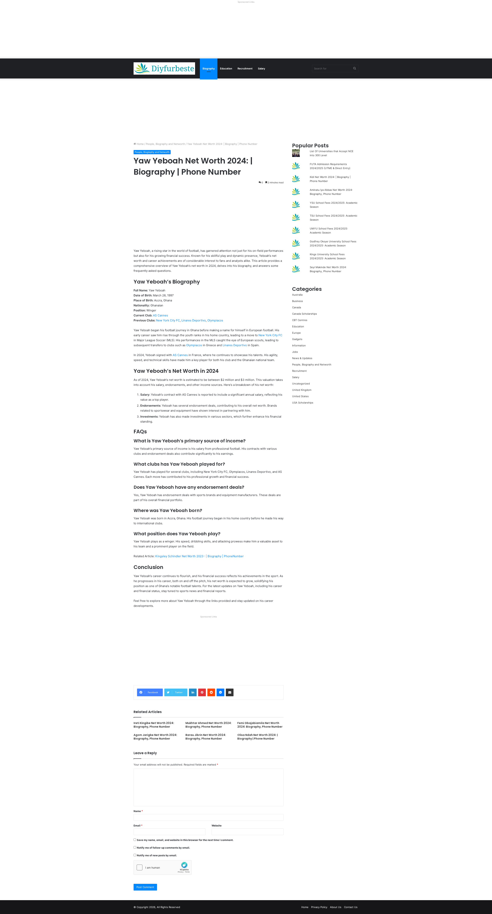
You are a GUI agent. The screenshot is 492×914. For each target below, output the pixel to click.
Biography (209, 68)
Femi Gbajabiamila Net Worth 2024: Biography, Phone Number (260, 725)
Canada (296, 307)
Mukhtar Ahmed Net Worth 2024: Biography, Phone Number (208, 725)
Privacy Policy (319, 907)
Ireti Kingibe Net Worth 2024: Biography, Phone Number (154, 725)
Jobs (295, 351)
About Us (335, 907)
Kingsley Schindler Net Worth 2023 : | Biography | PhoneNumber (199, 556)
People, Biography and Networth (165, 143)
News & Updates (302, 358)
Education (226, 68)
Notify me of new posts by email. (157, 855)
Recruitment (245, 68)
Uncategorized (301, 383)
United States (300, 396)
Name (138, 811)
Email (138, 825)
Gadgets (297, 339)
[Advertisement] (246, 31)
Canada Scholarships (304, 313)
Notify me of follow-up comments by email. (163, 847)
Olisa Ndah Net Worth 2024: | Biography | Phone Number (257, 737)
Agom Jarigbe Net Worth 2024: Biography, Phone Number (155, 737)
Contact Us (350, 907)
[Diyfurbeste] (164, 68)
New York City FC (168, 320)
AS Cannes (160, 315)
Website (217, 825)
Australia (297, 294)
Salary (261, 68)
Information (299, 345)
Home (140, 143)
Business (297, 301)
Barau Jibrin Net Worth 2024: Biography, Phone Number (205, 737)
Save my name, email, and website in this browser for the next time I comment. (185, 839)
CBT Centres (299, 320)
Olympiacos (215, 320)
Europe (296, 332)
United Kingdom (301, 389)
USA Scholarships (302, 402)
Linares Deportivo (193, 320)
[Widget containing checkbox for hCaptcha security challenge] (163, 867)
